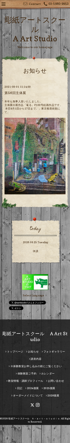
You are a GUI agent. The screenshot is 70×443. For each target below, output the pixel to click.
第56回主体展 (15, 93)
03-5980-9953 (59, 4)
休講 (35, 251)
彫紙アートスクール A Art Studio (35, 29)
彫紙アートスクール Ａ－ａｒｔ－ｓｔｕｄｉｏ (34, 418)
